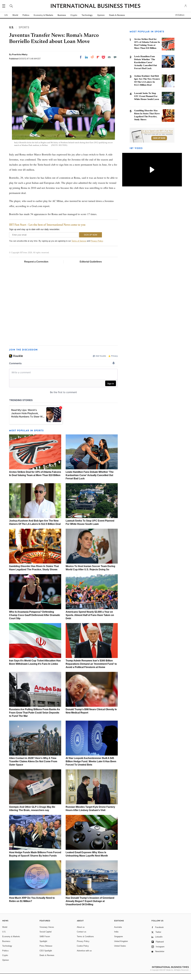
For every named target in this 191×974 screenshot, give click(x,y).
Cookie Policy (83, 946)
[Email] (109, 57)
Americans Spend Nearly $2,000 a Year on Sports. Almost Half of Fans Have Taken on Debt (90, 615)
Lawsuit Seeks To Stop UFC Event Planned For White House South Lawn (146, 96)
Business (62, 15)
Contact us (81, 932)
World (15, 15)
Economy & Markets (43, 15)
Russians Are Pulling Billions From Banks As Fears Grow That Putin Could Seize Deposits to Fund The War (34, 712)
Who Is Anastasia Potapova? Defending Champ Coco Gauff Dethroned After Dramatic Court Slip (34, 615)
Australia (118, 927)
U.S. (6, 15)
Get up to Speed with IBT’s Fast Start (157, 131)
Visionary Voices (47, 927)
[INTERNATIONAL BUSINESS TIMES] (95, 6)
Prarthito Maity (19, 54)
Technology (87, 15)
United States (120, 946)
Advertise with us (84, 951)
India (116, 932)
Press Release (46, 946)
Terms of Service (78, 241)
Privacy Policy (97, 241)
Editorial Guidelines (91, 261)
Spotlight (43, 941)
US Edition (179, 15)
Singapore (118, 936)
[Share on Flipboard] (98, 57)
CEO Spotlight (46, 951)
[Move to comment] (115, 57)
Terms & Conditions (85, 936)
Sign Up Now (159, 138)
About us (81, 927)
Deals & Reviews (117, 15)
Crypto (73, 15)
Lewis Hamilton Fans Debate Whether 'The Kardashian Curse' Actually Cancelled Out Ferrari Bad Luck (90, 475)
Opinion (101, 15)
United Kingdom (121, 941)
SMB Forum (45, 936)
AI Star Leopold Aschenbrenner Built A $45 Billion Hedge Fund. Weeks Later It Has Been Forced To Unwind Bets (91, 761)
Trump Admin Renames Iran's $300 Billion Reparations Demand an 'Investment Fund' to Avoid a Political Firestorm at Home (91, 663)
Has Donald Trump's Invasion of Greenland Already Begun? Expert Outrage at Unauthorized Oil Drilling (90, 901)
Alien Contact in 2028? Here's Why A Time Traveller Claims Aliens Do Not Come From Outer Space (33, 761)
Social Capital (45, 932)
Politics (26, 15)
